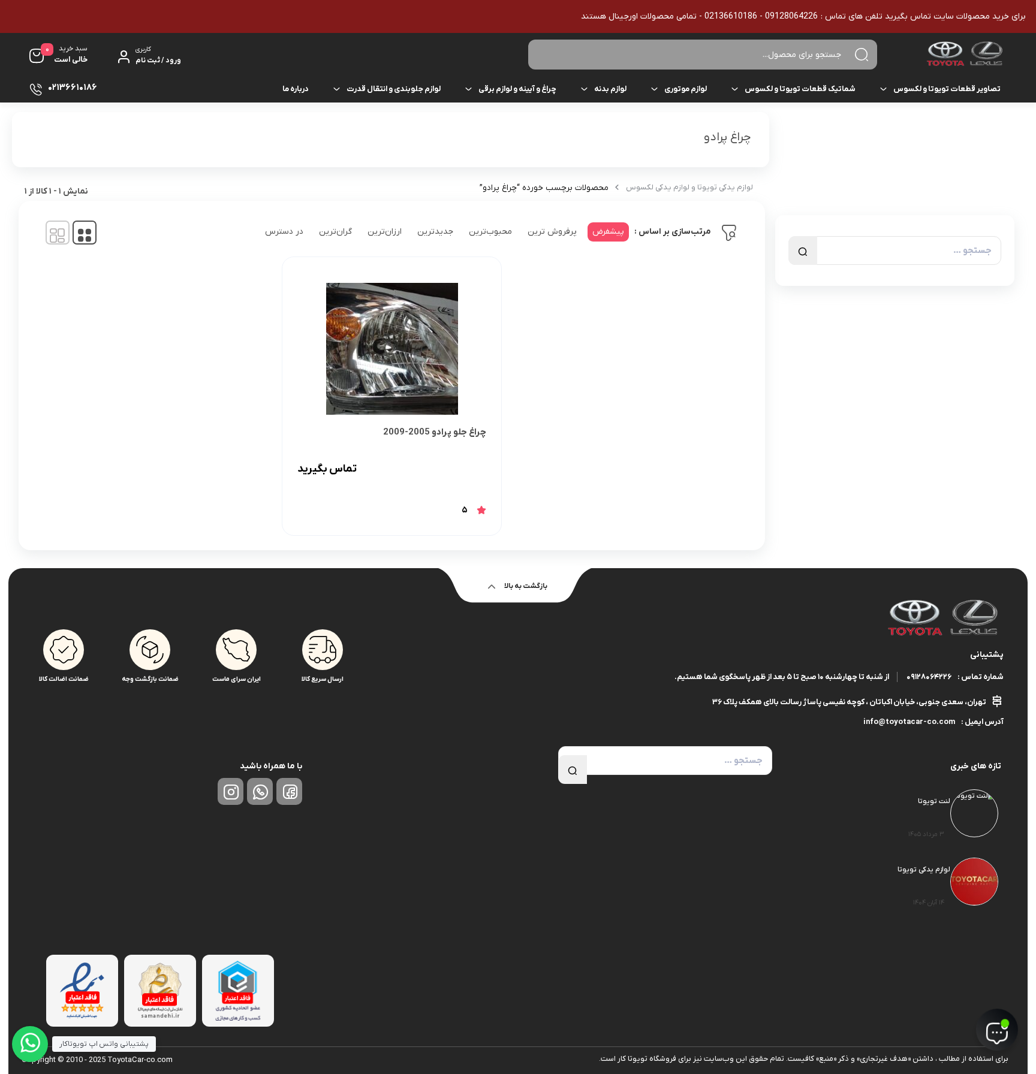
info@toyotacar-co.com (909, 722)
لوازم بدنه (610, 89)
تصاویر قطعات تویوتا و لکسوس (947, 89)
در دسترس (284, 231)
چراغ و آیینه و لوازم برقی (517, 89)
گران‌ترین (335, 231)
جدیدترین (435, 231)
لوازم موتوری (685, 89)
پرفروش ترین (552, 231)
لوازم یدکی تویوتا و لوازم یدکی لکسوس (689, 187)
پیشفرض (608, 231)
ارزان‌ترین (385, 231)
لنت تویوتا (934, 801)
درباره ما (295, 89)
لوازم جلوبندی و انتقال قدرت (394, 89)
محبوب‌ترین (490, 231)
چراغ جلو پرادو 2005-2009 (434, 432)
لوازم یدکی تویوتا (924, 869)
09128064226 (929, 677)
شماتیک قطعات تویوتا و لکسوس (800, 89)
